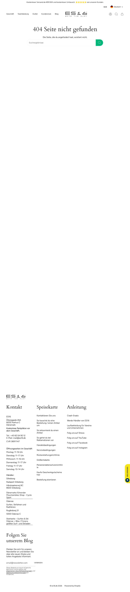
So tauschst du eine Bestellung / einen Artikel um (48, 423)
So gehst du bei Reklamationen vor (45, 438)
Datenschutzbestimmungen (16, 573)
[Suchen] (99, 42)
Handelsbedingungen (46, 445)
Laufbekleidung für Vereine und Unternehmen (79, 426)
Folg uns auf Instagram (77, 448)
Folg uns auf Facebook (77, 443)
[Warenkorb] (122, 14)
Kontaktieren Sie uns (46, 415)
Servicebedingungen (46, 450)
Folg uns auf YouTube (76, 438)
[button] (23, 14)
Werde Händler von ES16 (78, 420)
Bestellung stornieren (46, 479)
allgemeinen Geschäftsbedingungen (19, 571)
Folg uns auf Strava (75, 433)
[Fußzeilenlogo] (15, 397)
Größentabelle (43, 460)
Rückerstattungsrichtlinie (48, 455)
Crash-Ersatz (73, 415)
